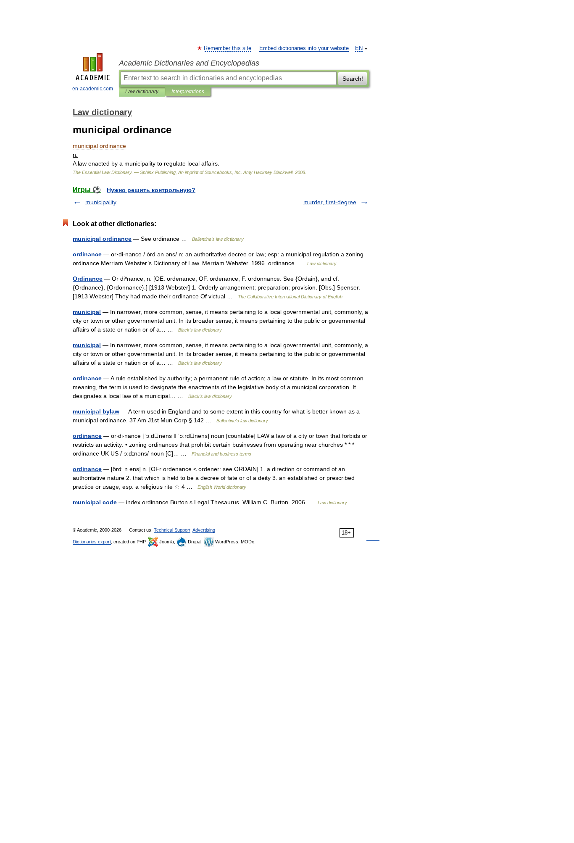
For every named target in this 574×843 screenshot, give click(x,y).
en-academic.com (92, 89)
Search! (352, 78)
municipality (100, 202)
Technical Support (172, 529)
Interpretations (187, 92)
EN (359, 48)
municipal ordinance (102, 238)
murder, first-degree (329, 202)
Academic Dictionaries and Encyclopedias (189, 63)
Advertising (203, 529)
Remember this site (228, 48)
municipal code (95, 502)
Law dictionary (141, 92)
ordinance (87, 254)
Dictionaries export (92, 541)
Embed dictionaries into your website (304, 48)
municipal (87, 311)
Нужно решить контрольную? (151, 190)
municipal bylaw (96, 411)
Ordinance (88, 278)
